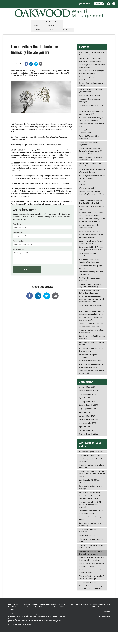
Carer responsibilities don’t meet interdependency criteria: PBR (91, 248)
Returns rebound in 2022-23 (89, 535)
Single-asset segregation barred (91, 452)
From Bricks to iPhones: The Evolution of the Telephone (89, 261)
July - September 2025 (87, 394)
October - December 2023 (88, 419)
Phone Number (18, 241)
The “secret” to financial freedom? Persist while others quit (91, 577)
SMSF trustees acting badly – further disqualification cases (89, 291)
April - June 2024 (85, 412)
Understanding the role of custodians (88, 530)
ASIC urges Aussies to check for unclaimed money (90, 158)
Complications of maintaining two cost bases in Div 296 (91, 112)
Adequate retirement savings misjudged (89, 100)
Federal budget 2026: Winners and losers (91, 208)
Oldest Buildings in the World (89, 492)
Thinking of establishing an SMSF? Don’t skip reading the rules (91, 325)
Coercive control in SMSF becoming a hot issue (92, 337)
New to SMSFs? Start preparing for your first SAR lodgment (91, 72)
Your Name (17, 224)
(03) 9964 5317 (85, 4)
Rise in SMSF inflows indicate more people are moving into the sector (91, 312)
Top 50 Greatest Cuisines (88, 582)
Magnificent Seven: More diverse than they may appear (91, 236)
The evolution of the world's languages (89, 143)
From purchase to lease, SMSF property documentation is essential (90, 504)
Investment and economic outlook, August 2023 (91, 466)
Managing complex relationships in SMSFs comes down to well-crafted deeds (92, 473)
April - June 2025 (85, 398)
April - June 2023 (85, 427)
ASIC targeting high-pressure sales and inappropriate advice (91, 366)
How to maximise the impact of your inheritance (90, 90)
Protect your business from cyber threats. (91, 518)
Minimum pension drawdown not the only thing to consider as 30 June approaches (91, 150)
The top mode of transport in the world (91, 540)
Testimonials (51, 26)
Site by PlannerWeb (103, 617)
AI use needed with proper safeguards (88, 356)
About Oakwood (51, 22)
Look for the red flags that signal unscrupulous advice (91, 242)
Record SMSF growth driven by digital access (90, 137)
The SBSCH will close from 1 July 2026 (91, 106)
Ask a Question (18, 249)
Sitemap (107, 612)
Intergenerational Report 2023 (90, 455)
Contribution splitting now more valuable (90, 78)
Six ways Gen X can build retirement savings (92, 84)
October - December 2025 (88, 391)
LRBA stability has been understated (87, 254)
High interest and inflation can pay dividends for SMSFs (91, 565)
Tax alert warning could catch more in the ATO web (92, 546)
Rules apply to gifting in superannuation (87, 131)
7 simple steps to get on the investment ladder (89, 226)
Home (35, 22)
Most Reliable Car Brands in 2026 (91, 361)
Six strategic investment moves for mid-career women (92, 177)
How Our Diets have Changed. (90, 95)
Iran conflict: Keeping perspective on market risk (91, 273)
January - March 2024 (87, 416)
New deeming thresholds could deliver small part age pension (90, 59)
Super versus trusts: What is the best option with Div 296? (90, 319)
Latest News (36, 29)
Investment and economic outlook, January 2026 (91, 372)
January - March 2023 (87, 430)
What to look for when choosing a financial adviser (91, 350)
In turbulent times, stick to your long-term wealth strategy (90, 285)
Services (35, 26)
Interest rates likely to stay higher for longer (91, 267)
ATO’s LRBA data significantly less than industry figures (91, 53)
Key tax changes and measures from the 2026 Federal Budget (90, 201)
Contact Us (99, 4)
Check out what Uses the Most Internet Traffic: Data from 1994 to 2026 (91, 194)
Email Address (18, 232)
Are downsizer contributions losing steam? (91, 343)
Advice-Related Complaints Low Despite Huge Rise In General (90, 497)
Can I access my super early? (89, 231)
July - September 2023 (87, 423)
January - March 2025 (87, 402)
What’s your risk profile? (87, 188)
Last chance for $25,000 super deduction (90, 481)
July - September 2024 (87, 409)
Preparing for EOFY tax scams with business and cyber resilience (91, 559)
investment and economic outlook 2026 (91, 125)
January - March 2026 (87, 387)
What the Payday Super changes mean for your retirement (91, 119)
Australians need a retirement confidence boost (90, 571)
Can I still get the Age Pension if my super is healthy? (92, 66)
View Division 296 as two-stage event (90, 306)
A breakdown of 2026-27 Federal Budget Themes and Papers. (91, 214)
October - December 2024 (88, 405)
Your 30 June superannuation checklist (90, 183)
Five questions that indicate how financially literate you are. (90, 553)
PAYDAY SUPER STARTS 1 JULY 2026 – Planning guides (90, 164)
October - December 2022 (88, 434)
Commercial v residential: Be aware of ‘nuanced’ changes (92, 171)
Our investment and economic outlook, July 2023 (90, 524)
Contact (64, 29)
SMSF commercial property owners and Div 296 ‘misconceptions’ (92, 220)
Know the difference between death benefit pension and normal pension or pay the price (91, 299)
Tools (51, 29)
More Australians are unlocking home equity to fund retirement (90, 587)
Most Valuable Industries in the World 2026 (90, 279)
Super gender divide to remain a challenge (90, 487)
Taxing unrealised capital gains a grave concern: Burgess (91, 512)
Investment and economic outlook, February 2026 (91, 331)
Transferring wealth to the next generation (90, 460)
